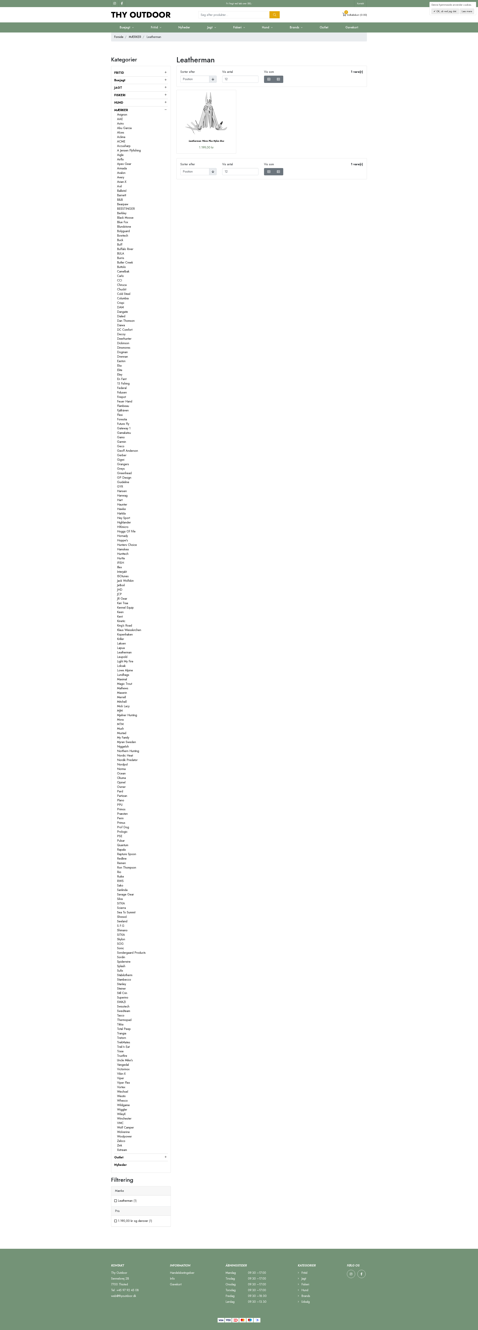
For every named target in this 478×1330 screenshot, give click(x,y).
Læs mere (467, 11)
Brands (305, 1296)
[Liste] (278, 79)
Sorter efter (187, 72)
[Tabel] (269, 79)
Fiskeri (304, 1284)
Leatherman (127, 1201)
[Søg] (274, 14)
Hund (304, 1290)
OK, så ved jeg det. (446, 11)
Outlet (324, 27)
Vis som (269, 72)
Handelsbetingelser (182, 1273)
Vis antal (227, 72)
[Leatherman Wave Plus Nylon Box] (206, 112)
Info (172, 1278)
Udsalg (305, 1302)
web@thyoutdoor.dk (123, 1296)
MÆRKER (135, 37)
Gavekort (351, 27)
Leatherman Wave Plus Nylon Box (206, 141)
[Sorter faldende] (213, 79)
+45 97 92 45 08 (128, 1290)
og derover (135, 1221)
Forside (118, 37)
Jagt (303, 1278)
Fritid (303, 1273)
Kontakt (360, 3)
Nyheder (184, 27)
